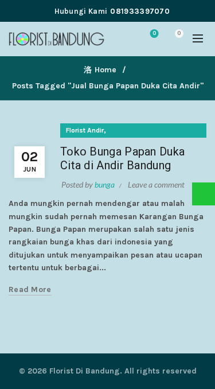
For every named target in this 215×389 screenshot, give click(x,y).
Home (105, 70)
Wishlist (154, 33)
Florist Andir (85, 130)
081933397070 (140, 11)
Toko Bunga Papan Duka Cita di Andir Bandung (122, 158)
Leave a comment (156, 184)
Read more (30, 289)
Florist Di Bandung (84, 371)
